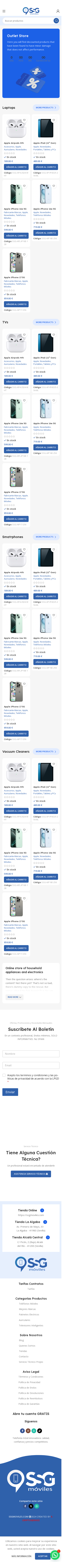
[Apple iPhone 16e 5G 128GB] (16, 193)
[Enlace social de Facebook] (22, 1430)
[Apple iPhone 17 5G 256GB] (16, 262)
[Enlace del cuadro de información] (31, 1210)
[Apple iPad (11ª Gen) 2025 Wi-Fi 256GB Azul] (45, 128)
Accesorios (9, 146)
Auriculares (9, 149)
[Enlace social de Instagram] (28, 1430)
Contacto (23, 1356)
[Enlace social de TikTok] (39, 1430)
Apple (18, 146)
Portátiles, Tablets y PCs (44, 149)
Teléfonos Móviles (42, 215)
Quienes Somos (27, 1345)
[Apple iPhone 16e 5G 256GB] (45, 193)
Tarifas (31, 1288)
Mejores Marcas (27, 1309)
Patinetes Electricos (29, 1314)
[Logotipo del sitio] (31, 10)
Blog (21, 1340)
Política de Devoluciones (31, 1393)
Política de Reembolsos (30, 1398)
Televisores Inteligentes (31, 1325)
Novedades (21, 149)
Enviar (10, 1092)
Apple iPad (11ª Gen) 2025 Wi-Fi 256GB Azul (45, 144)
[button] (16, 167)
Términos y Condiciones (30, 1376)
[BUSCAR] (56, 20)
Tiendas (23, 1351)
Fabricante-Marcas (12, 212)
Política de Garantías (29, 1403)
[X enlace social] (31, 1506)
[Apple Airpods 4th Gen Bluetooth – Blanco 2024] (16, 128)
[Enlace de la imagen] (31, 1264)
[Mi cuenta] (58, 11)
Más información (22, 1556)
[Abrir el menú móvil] (4, 11)
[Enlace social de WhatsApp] (33, 1430)
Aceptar (42, 1556)
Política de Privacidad (29, 1382)
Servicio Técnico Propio (31, 1361)
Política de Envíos (27, 1387)
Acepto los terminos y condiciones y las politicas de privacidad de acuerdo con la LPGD (33, 1078)
